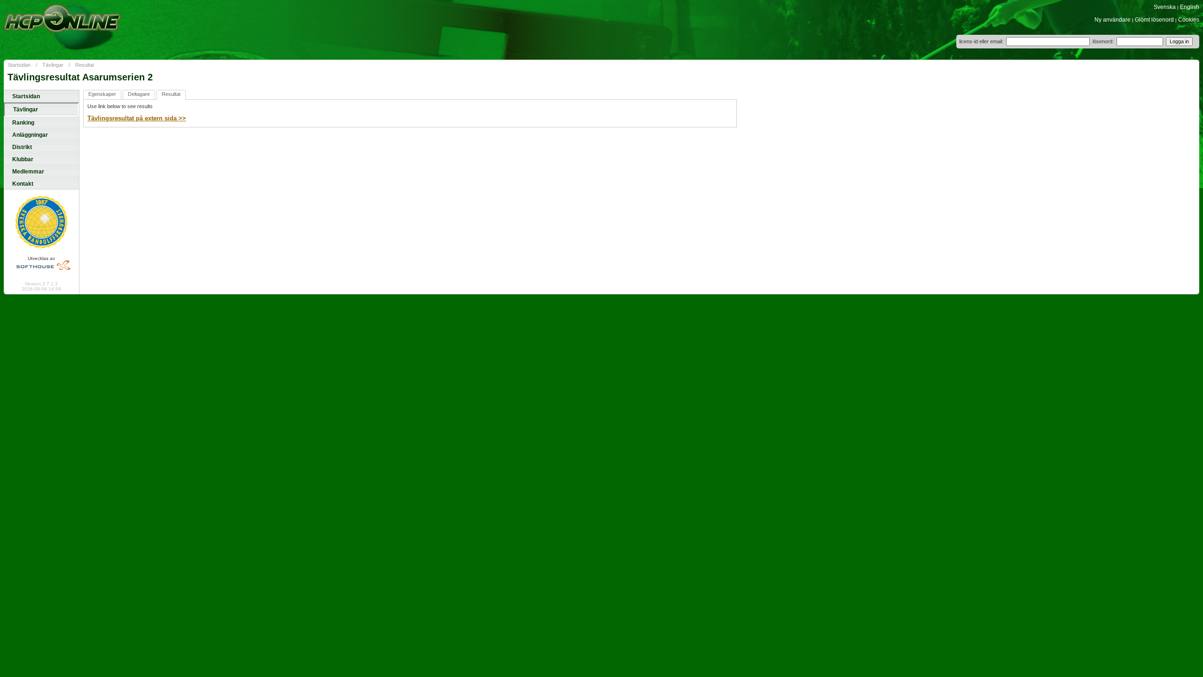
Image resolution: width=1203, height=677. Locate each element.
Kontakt (22, 184)
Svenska (1165, 7)
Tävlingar (52, 65)
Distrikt (22, 147)
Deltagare (139, 94)
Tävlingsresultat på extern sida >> (136, 118)
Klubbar (22, 159)
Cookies (1188, 19)
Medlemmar (28, 171)
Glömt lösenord (1154, 19)
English (1189, 7)
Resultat (84, 65)
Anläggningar (30, 135)
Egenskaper (102, 94)
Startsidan (19, 65)
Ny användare (1112, 19)
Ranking (23, 122)
